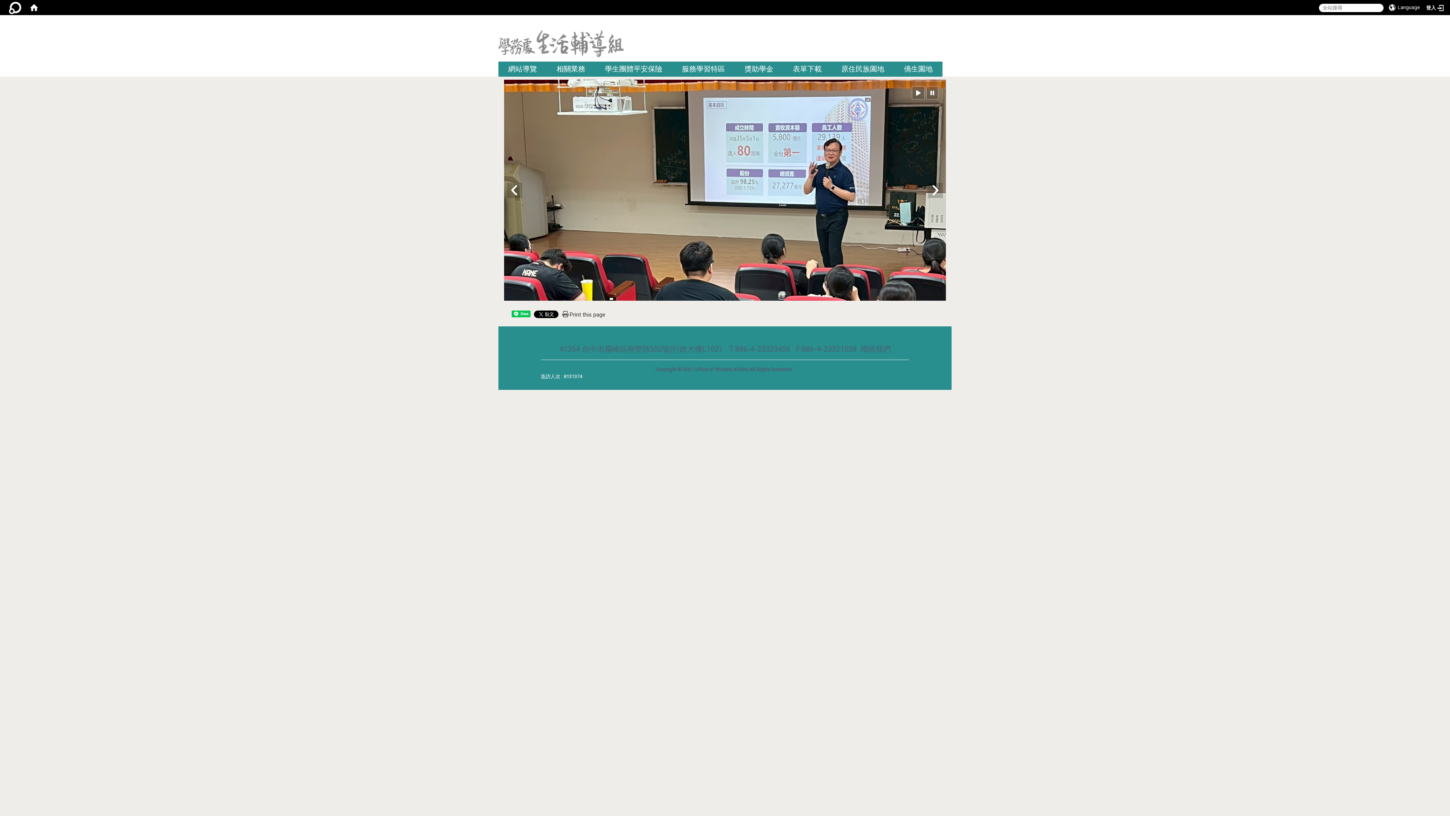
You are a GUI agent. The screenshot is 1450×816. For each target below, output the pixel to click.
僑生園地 (918, 69)
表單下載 (807, 69)
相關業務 (571, 69)
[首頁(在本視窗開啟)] (34, 7)
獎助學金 (759, 69)
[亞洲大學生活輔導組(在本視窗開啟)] (561, 46)
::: (948, 24)
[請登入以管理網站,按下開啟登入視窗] (15, 7)
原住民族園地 (862, 69)
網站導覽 (522, 69)
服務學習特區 (703, 69)
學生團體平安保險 (633, 69)
